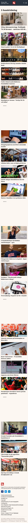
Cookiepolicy (4, 503)
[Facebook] (2, 491)
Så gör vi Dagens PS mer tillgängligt (9, 513)
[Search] (24, 3)
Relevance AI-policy (6, 506)
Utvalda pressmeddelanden (7, 496)
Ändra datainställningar (6, 514)
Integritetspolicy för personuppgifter (9, 501)
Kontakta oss (4, 498)
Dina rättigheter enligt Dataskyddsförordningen (12, 505)
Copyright (3, 500)
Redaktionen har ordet (6, 509)
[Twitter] (6, 491)
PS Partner (3, 511)
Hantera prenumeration (6, 495)
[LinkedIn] (9, 491)
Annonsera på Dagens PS (7, 508)
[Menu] (26, 3)
